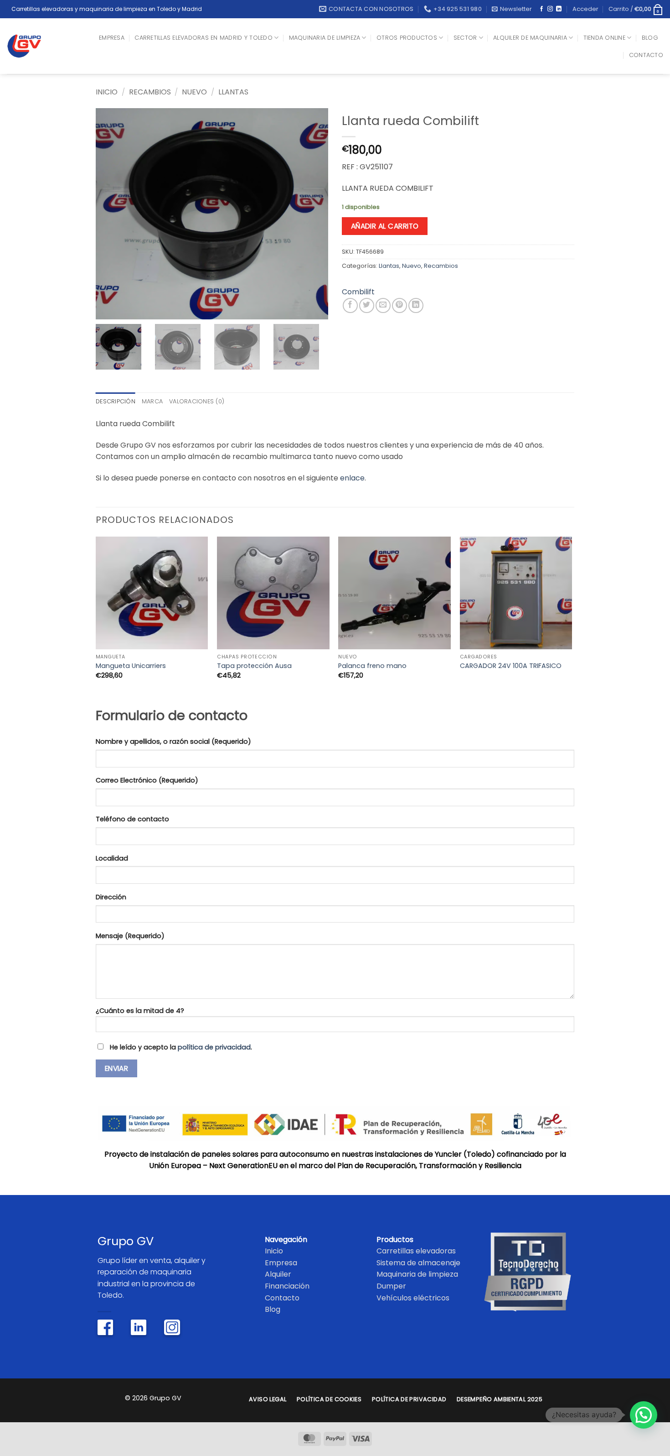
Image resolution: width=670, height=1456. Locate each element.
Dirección (111, 897)
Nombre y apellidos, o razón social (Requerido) (173, 741)
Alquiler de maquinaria (530, 38)
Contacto (646, 55)
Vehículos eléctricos (412, 1298)
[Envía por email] (383, 305)
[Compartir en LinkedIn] (415, 305)
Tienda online (604, 38)
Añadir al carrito (385, 226)
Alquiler (278, 1274)
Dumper (391, 1286)
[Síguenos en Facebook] (541, 9)
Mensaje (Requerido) (130, 935)
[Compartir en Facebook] (350, 305)
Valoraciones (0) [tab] (196, 401)
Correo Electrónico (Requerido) (147, 780)
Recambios (150, 92)
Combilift (358, 292)
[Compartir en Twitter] (366, 305)
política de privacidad (214, 1047)
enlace (352, 478)
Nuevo (194, 92)
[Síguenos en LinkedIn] (559, 9)
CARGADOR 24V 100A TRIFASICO (511, 666)
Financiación (287, 1286)
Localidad (112, 858)
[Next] (571, 620)
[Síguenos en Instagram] (550, 9)
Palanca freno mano (372, 666)
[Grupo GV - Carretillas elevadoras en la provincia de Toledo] (31, 46)
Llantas (233, 92)
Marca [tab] (152, 401)
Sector (465, 38)
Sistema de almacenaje (418, 1263)
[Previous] (96, 620)
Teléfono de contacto (132, 819)
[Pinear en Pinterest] (399, 305)
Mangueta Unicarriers (131, 666)
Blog (650, 38)
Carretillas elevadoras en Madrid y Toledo (203, 38)
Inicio (107, 92)
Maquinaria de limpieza (325, 38)
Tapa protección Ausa (254, 666)
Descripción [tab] (115, 401)
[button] (512, 9)
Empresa (111, 38)
